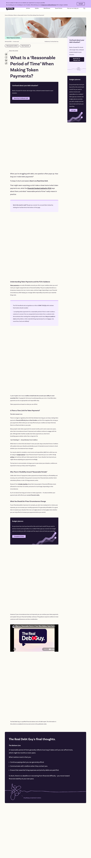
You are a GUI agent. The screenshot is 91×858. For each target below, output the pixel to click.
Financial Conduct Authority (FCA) (39, 188)
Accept (81, 4)
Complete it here (19, 536)
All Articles (10, 15)
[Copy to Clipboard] (6, 63)
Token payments (14, 285)
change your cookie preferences (48, 5)
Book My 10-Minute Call (21, 98)
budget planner (21, 454)
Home (6, 15)
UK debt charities (23, 484)
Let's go (73, 110)
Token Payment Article (13, 38)
